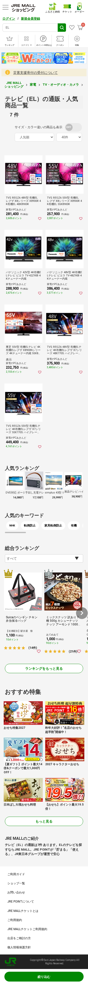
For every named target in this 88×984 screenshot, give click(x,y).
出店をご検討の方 (19, 938)
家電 (33, 84)
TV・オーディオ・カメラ (61, 84)
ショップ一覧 (16, 883)
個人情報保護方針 (19, 947)
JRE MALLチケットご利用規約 (27, 929)
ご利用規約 (14, 920)
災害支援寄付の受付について (35, 73)
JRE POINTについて (20, 901)
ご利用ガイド (16, 874)
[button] (82, 613)
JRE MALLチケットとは (22, 911)
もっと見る (44, 821)
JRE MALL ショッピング (13, 84)
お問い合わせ (16, 892)
